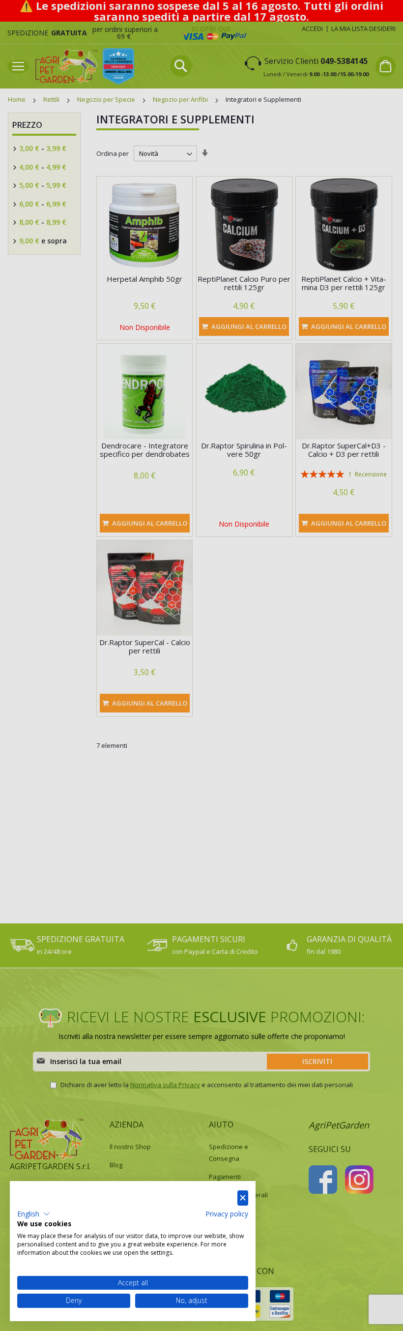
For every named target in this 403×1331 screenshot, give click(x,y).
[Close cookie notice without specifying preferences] (242, 1198)
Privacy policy (226, 1213)
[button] (33, 1214)
